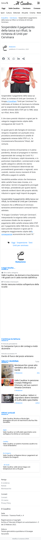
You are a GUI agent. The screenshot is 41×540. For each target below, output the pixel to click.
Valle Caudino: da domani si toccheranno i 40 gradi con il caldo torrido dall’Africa (20, 276)
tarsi (30, 242)
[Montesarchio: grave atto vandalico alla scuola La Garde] (7, 371)
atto (38, 373)
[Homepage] (23, 3)
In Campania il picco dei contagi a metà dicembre (19, 347)
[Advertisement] (20, 314)
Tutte (37, 362)
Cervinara (13, 18)
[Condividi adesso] (23, 58)
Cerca (3, 3)
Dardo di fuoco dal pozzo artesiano (17, 356)
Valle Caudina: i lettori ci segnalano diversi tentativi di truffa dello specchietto (26, 397)
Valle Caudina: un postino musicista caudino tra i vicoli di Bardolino (20, 445)
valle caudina (10, 361)
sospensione (22, 242)
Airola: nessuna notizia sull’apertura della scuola (20, 285)
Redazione (19, 373)
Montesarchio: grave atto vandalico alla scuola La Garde (26, 367)
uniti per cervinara (20, 245)
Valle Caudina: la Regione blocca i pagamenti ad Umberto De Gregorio (20, 456)
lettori (37, 403)
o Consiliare (12, 101)
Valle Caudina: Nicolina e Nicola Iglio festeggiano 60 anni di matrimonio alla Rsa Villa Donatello (20, 420)
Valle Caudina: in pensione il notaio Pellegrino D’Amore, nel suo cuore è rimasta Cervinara (26, 384)
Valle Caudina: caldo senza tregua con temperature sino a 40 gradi (16, 468)
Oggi (13, 242)
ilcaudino (4, 18)
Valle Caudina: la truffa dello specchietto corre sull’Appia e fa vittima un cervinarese (19, 433)
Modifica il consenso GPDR (20, 539)
